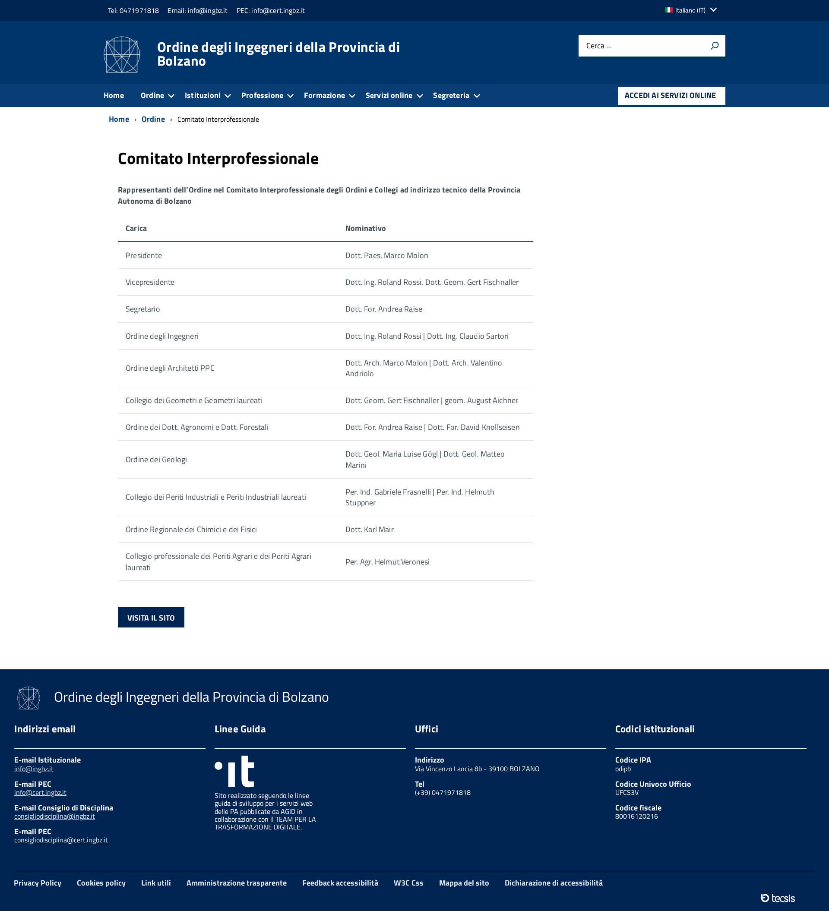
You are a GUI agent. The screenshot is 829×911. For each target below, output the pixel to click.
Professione (262, 95)
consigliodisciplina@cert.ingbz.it (61, 840)
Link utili (156, 883)
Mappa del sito (464, 883)
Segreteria (451, 95)
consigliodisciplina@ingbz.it (54, 816)
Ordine (152, 95)
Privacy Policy (37, 883)
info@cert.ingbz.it (40, 792)
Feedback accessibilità (340, 883)
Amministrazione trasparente (237, 883)
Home (114, 95)
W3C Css (409, 883)
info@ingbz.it (34, 768)
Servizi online (389, 95)
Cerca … (599, 45)
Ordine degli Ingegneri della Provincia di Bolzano (278, 53)
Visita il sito (151, 618)
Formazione (324, 95)
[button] (693, 10)
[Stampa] (714, 46)
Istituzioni (203, 95)
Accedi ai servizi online (670, 95)
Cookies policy (101, 883)
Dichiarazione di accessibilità (554, 883)
